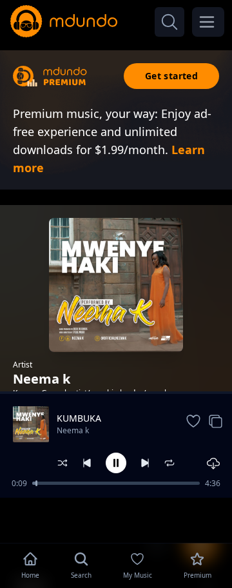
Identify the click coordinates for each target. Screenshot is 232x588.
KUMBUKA (79, 418)
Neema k (73, 430)
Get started (171, 76)
